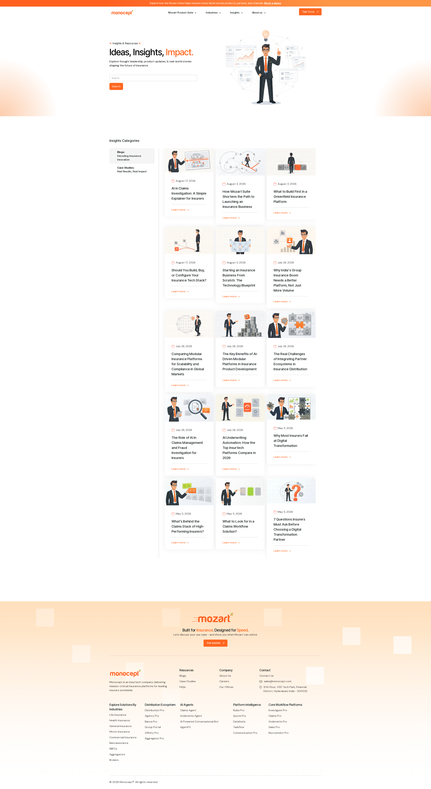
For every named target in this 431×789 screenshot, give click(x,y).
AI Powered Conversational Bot (199, 721)
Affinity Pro (152, 733)
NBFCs (113, 748)
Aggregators (117, 754)
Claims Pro (275, 716)
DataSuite (239, 721)
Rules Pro (238, 710)
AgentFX (185, 727)
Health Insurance (119, 720)
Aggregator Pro (154, 738)
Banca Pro (151, 721)
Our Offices (226, 687)
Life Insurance (117, 715)
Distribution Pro (154, 710)
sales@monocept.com (277, 681)
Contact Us (266, 675)
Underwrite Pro (278, 721)
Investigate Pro (278, 710)
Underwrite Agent (191, 716)
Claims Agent (188, 710)
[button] (181, 13)
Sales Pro (274, 727)
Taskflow (238, 727)
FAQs (182, 687)
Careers (224, 681)
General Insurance (120, 726)
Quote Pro (239, 716)
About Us (225, 675)
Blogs (182, 675)
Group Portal (153, 727)
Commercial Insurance (123, 737)
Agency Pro (152, 716)
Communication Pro (245, 733)
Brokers (114, 760)
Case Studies (187, 681)
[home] (125, 13)
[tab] (132, 156)
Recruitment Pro (279, 733)
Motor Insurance (119, 731)
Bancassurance (118, 743)
